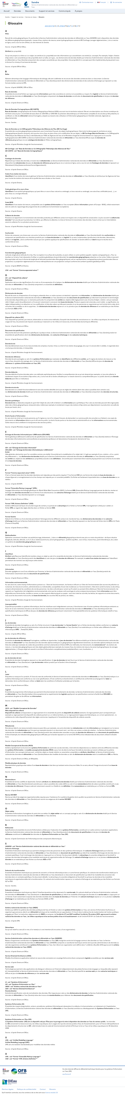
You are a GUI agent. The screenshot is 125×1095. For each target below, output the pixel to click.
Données (17, 11)
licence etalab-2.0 (51, 1092)
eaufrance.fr (66, 1074)
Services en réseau (31, 17)
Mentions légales (7, 1089)
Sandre (35, 2)
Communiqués (64, 11)
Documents (29, 11)
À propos (78, 11)
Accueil (7, 11)
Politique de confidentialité (26, 1089)
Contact (43, 1089)
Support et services (46, 11)
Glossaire (52, 1089)
